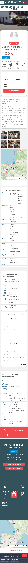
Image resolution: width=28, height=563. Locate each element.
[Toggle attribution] (25, 178)
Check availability (14, 90)
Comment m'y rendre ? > (16, 183)
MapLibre (22, 178)
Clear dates (23, 364)
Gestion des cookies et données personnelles (10, 561)
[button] (14, 43)
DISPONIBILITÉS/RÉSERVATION (14, 464)
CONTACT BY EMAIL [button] (15, 468)
